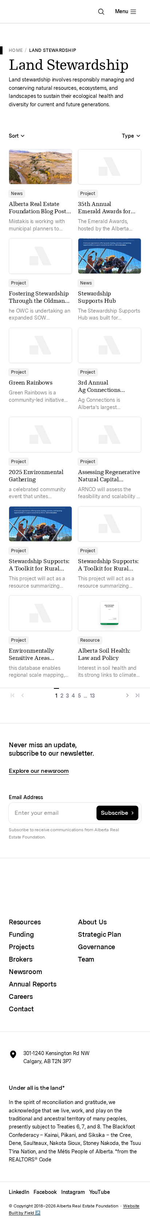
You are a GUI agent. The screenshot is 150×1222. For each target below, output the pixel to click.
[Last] (136, 693)
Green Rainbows (30, 382)
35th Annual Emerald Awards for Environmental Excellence (104, 215)
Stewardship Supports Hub (97, 297)
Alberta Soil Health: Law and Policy (104, 654)
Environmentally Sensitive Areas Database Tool (31, 658)
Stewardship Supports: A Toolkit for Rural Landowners (39, 568)
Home (16, 50)
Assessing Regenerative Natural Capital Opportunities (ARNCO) (109, 483)
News (17, 193)
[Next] (126, 693)
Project (87, 193)
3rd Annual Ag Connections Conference (99, 390)
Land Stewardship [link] (52, 50)
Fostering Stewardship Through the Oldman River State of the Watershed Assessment (39, 304)
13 (92, 696)
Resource (90, 640)
